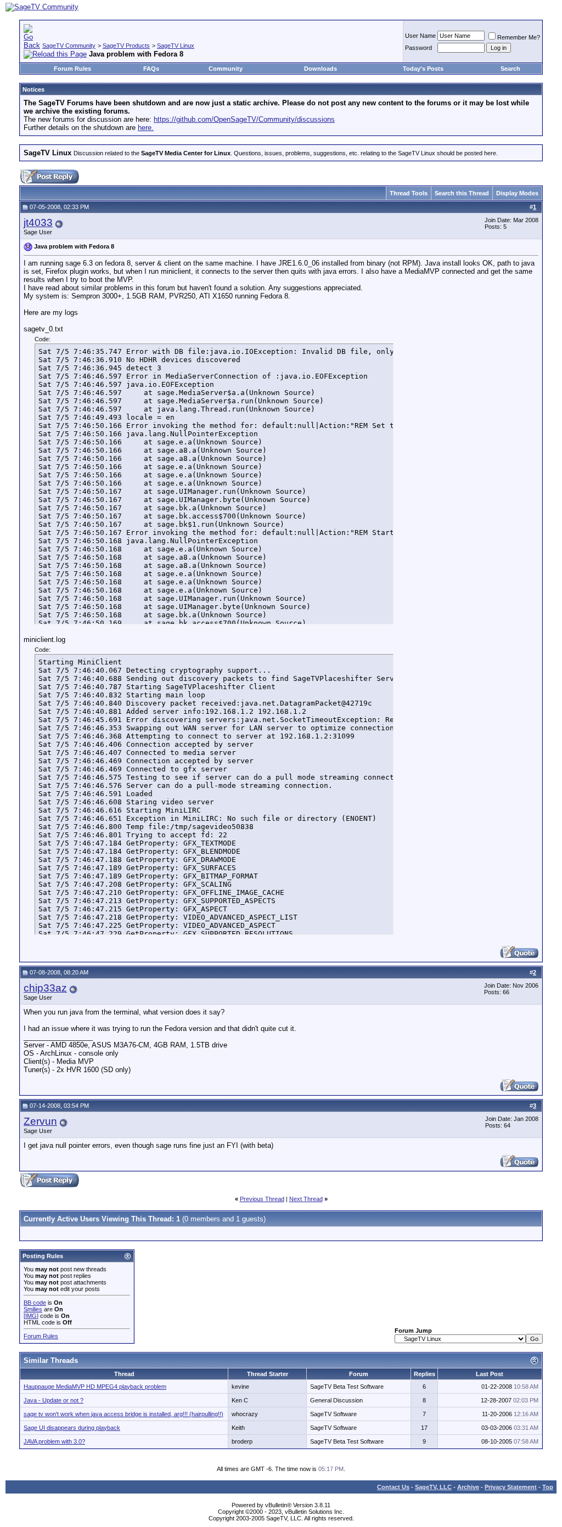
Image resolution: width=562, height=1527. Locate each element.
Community (226, 68)
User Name (420, 35)
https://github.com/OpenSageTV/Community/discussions (244, 119)
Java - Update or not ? (53, 1400)
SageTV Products (126, 45)
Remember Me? (518, 37)
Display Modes (517, 193)
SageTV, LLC (433, 1487)
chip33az (45, 988)
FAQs (151, 68)
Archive (468, 1487)
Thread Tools (409, 193)
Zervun (40, 1121)
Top (547, 1487)
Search (510, 68)
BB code (35, 1302)
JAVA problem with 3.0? (54, 1441)
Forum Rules (72, 68)
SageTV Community (68, 45)
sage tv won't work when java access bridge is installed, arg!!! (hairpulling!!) (123, 1414)
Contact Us (393, 1487)
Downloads (320, 68)
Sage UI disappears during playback (72, 1427)
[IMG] (31, 1315)
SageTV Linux (175, 45)
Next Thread (306, 1199)
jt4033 (38, 222)
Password (418, 47)
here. (146, 127)
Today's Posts (423, 68)
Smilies (33, 1309)
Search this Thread (462, 193)
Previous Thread (262, 1199)
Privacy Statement (511, 1487)
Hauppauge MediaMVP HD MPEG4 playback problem (95, 1386)
